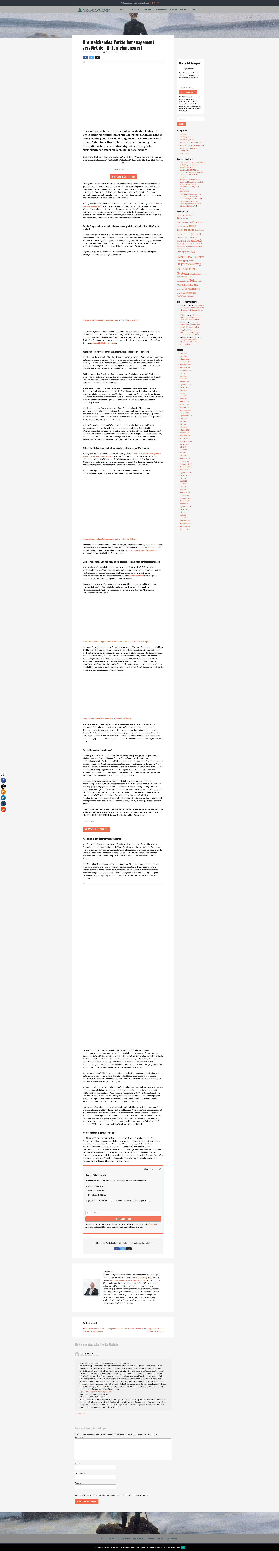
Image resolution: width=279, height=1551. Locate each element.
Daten (192, 225)
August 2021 (184, 387)
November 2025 (185, 365)
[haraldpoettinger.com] (93, 9)
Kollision (198, 257)
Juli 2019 (183, 447)
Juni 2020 (183, 418)
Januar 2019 (184, 461)
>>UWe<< (154, 3)
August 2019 (184, 444)
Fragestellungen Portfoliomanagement (100, 320)
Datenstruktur (185, 229)
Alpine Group (141, 1277)
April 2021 (183, 396)
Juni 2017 (183, 515)
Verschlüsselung (187, 284)
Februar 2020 (185, 430)
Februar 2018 (185, 492)
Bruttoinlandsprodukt (184, 222)
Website (78, 1483)
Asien (179, 215)
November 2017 (185, 501)
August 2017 (184, 509)
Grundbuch (194, 240)
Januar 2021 (184, 404)
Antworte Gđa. (81, 1413)
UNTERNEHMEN (161, 9)
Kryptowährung (189, 264)
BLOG (122, 9)
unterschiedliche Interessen (103, 343)
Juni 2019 (183, 450)
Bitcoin (191, 215)
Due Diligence (185, 137)
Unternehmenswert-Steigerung (116, 52)
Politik (191, 274)
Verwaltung (192, 288)
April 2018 (183, 487)
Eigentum (194, 233)
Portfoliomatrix (135, 576)
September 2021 (186, 384)
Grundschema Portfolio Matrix (97, 719)
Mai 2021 (183, 393)
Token (193, 280)
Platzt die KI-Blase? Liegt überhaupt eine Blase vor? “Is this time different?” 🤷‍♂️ (191, 204)
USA (200, 281)
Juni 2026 (183, 353)
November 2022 (185, 367)
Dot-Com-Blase (182, 234)
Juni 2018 (183, 481)
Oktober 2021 (185, 382)
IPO (189, 257)
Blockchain (184, 218)
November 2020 (185, 410)
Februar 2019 (185, 458)
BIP (187, 215)
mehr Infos (153, 1224)
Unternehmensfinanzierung (191, 142)
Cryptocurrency (184, 226)
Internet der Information (184, 249)
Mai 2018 (183, 484)
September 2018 (186, 472)
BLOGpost (173, 9)
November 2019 (185, 436)
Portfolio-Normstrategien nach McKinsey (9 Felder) (106, 642)
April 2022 (183, 376)
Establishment (182, 237)
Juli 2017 (183, 512)
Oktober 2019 (185, 438)
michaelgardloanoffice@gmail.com (99, 1392)
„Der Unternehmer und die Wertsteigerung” (127, 1280)
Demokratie (199, 230)
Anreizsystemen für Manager (144, 550)
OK (183, 1547)
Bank (183, 215)
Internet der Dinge (195, 246)
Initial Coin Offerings (188, 244)
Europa (194, 237)
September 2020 (186, 416)
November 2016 (185, 526)
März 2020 (183, 427)
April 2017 (183, 518)
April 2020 (183, 424)
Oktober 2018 (185, 470)
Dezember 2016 (185, 523)
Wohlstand (181, 296)
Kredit (179, 260)
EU (189, 237)
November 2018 (185, 467)
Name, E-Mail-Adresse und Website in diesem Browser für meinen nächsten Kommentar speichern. (113, 1495)
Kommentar (80, 1437)
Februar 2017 (185, 521)
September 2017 (186, 506)
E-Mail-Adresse (81, 1473)
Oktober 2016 (185, 529)
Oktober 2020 (185, 413)
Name (77, 1464)
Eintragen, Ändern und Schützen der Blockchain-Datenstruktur (190, 317)
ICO (178, 244)
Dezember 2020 (185, 407)
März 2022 (183, 379)
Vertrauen (180, 289)
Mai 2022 (183, 373)
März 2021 (183, 399)
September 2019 (186, 441)
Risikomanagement (187, 140)
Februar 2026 (185, 359)
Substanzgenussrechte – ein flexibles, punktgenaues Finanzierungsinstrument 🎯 (191, 196)
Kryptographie (187, 261)
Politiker (197, 274)
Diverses (183, 134)
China (195, 222)
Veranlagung (184, 153)
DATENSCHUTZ (195, 9)
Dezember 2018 (185, 464)
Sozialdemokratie (183, 281)
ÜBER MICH (147, 9)
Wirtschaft (189, 292)
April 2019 (183, 455)
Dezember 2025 (185, 362)
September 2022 (186, 370)
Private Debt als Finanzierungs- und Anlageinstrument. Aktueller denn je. (192, 165)
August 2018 (184, 475)
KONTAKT (183, 9)
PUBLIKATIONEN (133, 9)
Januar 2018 (184, 495)
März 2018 (183, 489)
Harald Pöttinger (96, 52)
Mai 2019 (183, 453)
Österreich (190, 296)
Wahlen (179, 293)
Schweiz (189, 277)
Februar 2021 (185, 401)
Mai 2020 (183, 421)
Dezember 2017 (185, 498)
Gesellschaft (181, 241)
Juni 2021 (183, 390)
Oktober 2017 (185, 504)
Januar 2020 (184, 433)
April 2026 (183, 356)
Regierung (181, 277)
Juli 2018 (183, 478)
